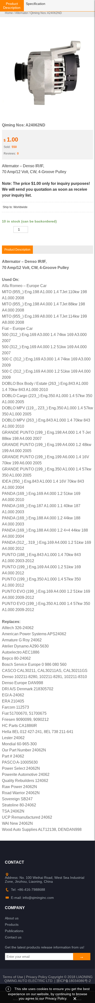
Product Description (11, 6)
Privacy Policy (36, 977)
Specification (35, 4)
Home (9, 13)
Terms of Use (13, 977)
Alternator (21, 13)
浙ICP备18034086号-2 (73, 981)
